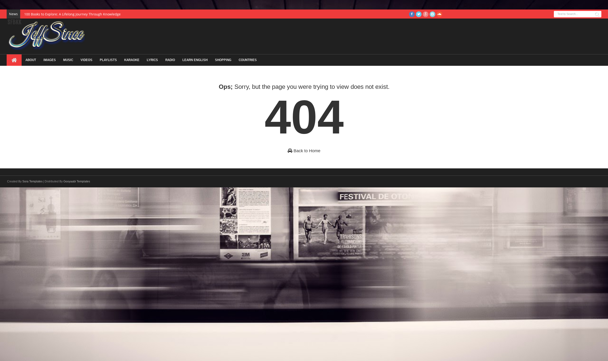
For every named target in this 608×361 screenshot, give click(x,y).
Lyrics (152, 60)
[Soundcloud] (439, 14)
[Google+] (425, 14)
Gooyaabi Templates (76, 181)
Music (68, 60)
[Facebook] (412, 14)
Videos (86, 60)
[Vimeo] (432, 14)
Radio (170, 60)
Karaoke (131, 60)
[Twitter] (419, 14)
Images (49, 60)
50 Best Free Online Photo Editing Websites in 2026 (64, 14)
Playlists (108, 60)
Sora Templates (32, 181)
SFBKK (14, 22)
